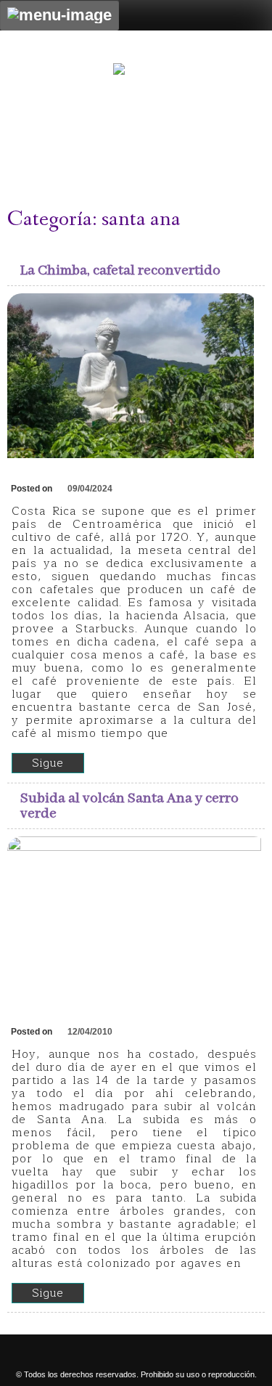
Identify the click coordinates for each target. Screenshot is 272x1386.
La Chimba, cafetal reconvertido (120, 270)
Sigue (48, 763)
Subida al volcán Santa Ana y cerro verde (129, 806)
